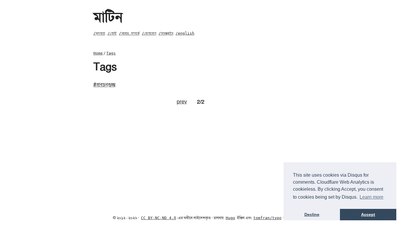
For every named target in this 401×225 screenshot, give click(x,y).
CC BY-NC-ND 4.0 (158, 218)
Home (98, 53)
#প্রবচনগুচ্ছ (104, 84)
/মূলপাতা (99, 33)
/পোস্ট (112, 33)
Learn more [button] (371, 197)
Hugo (230, 218)
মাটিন (107, 17)
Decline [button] (311, 214)
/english (185, 33)
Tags (111, 53)
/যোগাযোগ (149, 33)
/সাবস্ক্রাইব (166, 33)
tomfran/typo (267, 218)
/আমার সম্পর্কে (129, 33)
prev (182, 101)
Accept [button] (368, 214)
